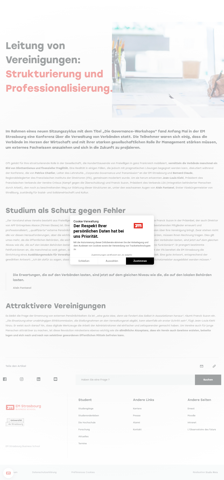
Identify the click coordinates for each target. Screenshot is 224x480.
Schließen (83, 261)
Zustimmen (140, 261)
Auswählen (112, 261)
